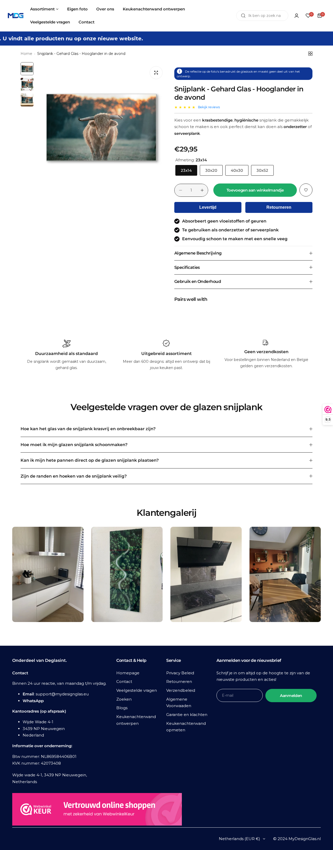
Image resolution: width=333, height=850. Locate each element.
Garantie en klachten (186, 714)
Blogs (121, 707)
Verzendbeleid (180, 690)
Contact (124, 681)
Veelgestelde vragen (136, 690)
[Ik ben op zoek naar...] (243, 15)
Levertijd (207, 207)
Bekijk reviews (209, 107)
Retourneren (278, 207)
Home (26, 53)
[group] (101, 127)
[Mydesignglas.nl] (15, 15)
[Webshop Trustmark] (97, 810)
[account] (296, 15)
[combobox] (262, 15)
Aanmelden (291, 695)
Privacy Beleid (180, 672)
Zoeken (124, 699)
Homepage (127, 672)
